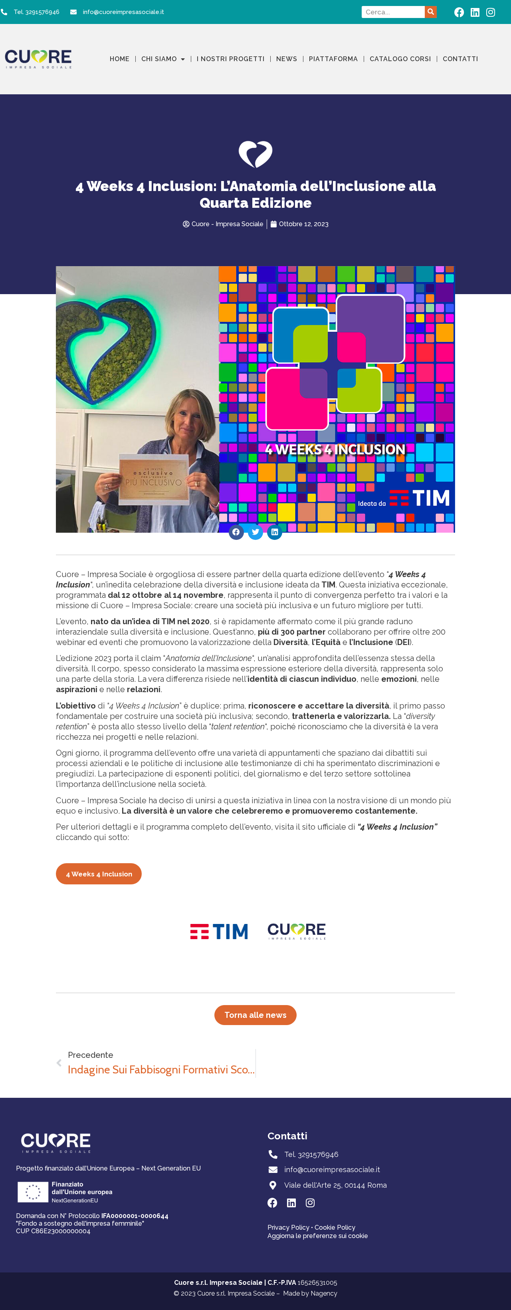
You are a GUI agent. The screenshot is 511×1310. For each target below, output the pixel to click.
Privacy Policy (289, 1227)
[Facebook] (459, 12)
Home (120, 59)
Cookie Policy (335, 1227)
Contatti (460, 59)
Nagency (324, 1293)
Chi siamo (159, 59)
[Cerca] (431, 12)
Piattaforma (333, 59)
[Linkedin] (475, 12)
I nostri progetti (231, 59)
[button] (236, 532)
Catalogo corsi (400, 59)
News (286, 59)
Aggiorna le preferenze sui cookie (317, 1236)
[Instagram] (490, 12)
